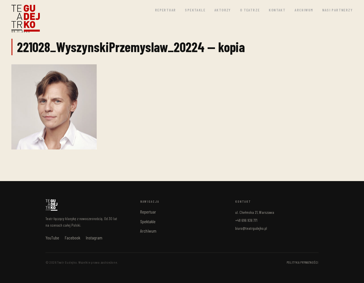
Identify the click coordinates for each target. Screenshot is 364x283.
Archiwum (304, 9)
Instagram (94, 237)
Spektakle (195, 9)
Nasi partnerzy (337, 9)
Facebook (72, 237)
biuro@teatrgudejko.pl (251, 228)
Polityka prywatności (302, 262)
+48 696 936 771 (246, 220)
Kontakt (277, 9)
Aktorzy (222, 9)
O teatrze (250, 9)
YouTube (52, 237)
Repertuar (165, 9)
